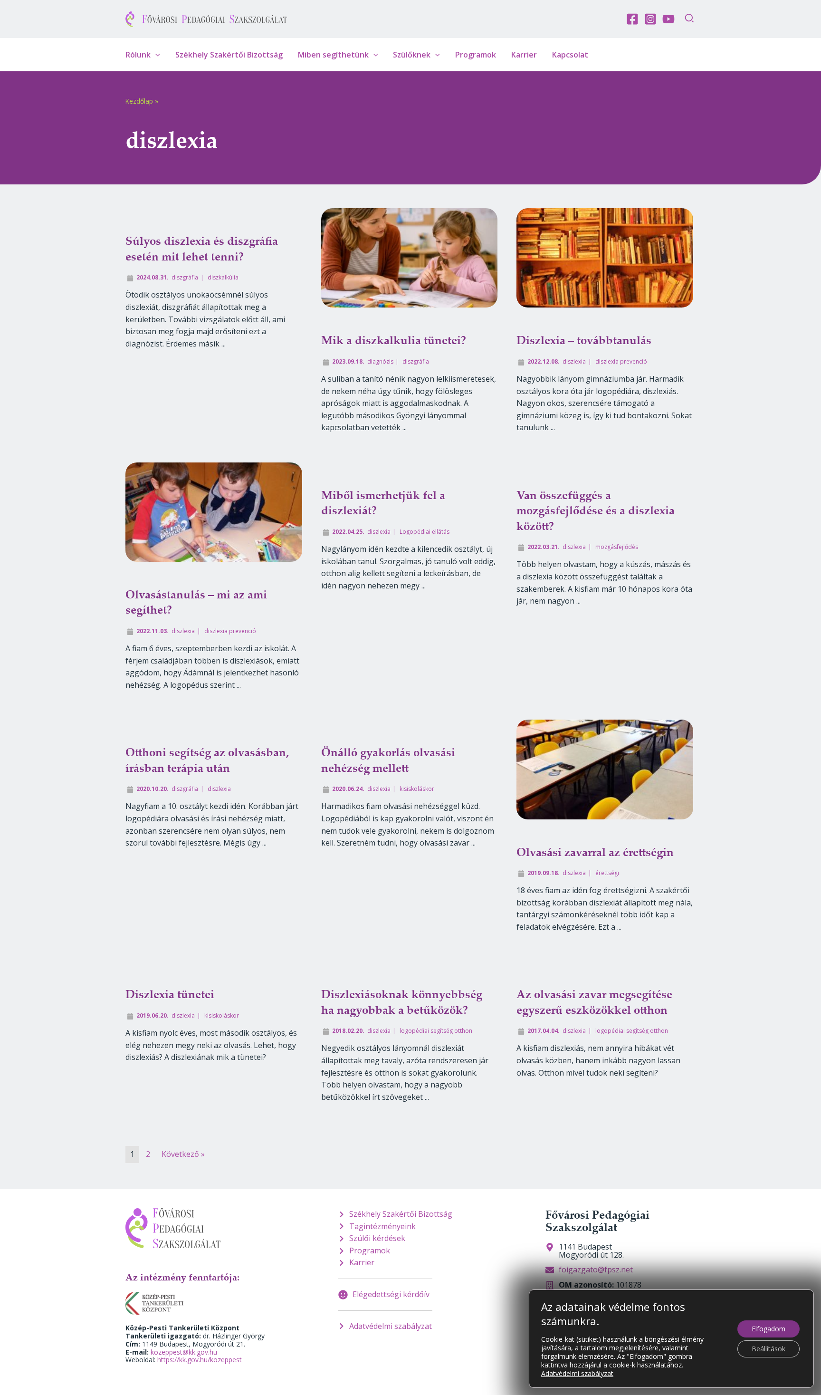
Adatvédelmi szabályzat (577, 1373)
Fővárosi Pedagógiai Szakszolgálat (597, 1220)
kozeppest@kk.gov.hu (184, 1352)
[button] (690, 19)
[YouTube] (668, 19)
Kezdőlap (139, 101)
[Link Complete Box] (213, 325)
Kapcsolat (570, 54)
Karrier (524, 54)
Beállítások (768, 1348)
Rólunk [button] (138, 54)
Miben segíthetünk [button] (333, 54)
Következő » (183, 1154)
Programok (475, 54)
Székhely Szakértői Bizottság (229, 54)
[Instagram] (650, 19)
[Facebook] (632, 19)
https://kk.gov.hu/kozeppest (199, 1359)
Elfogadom (768, 1328)
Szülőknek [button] (411, 54)
